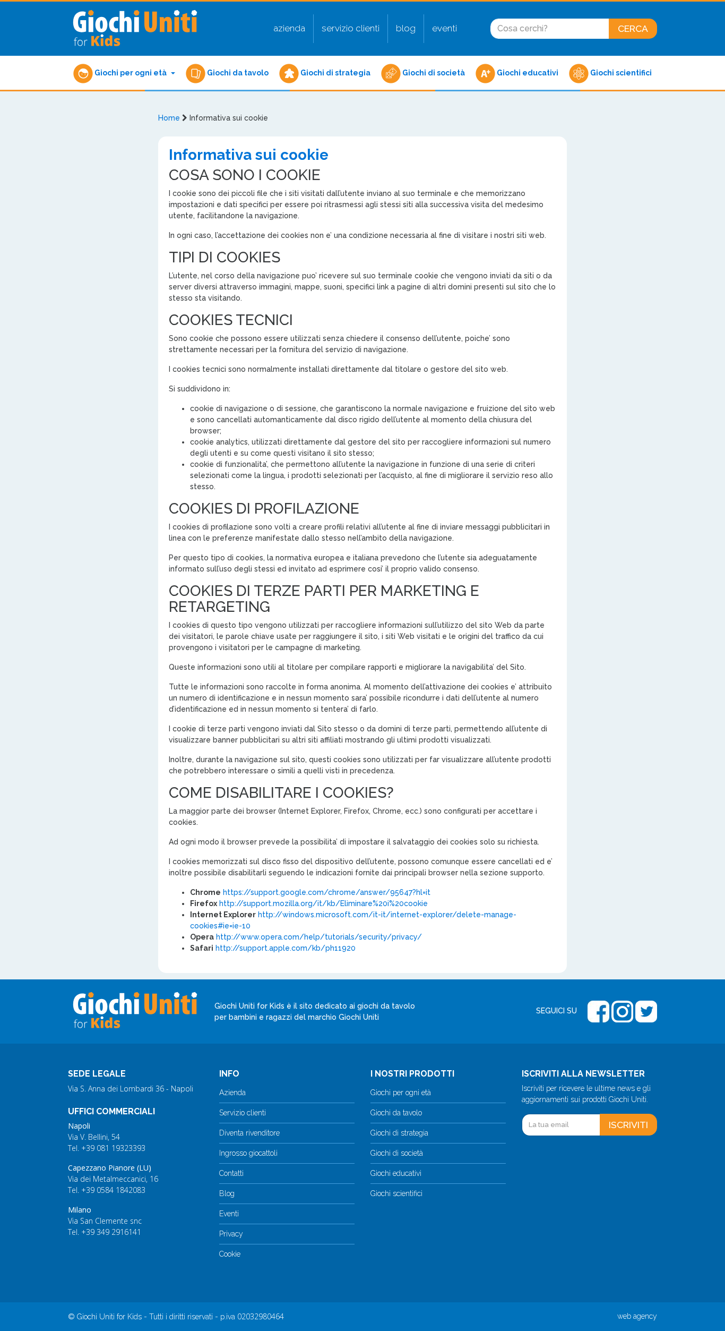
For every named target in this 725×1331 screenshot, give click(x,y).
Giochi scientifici (620, 73)
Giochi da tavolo (237, 73)
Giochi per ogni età (130, 73)
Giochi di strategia (334, 73)
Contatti (231, 1173)
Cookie (229, 1254)
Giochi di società (433, 73)
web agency (637, 1316)
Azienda (289, 28)
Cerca (633, 28)
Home (169, 118)
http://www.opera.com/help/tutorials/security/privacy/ (319, 937)
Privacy (231, 1234)
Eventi (444, 28)
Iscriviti (628, 1124)
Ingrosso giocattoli (248, 1153)
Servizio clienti (350, 28)
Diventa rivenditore (249, 1133)
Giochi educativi (526, 73)
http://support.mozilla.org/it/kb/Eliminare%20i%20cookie (323, 903)
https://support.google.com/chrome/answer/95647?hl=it (326, 892)
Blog (406, 28)
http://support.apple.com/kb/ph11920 (285, 948)
